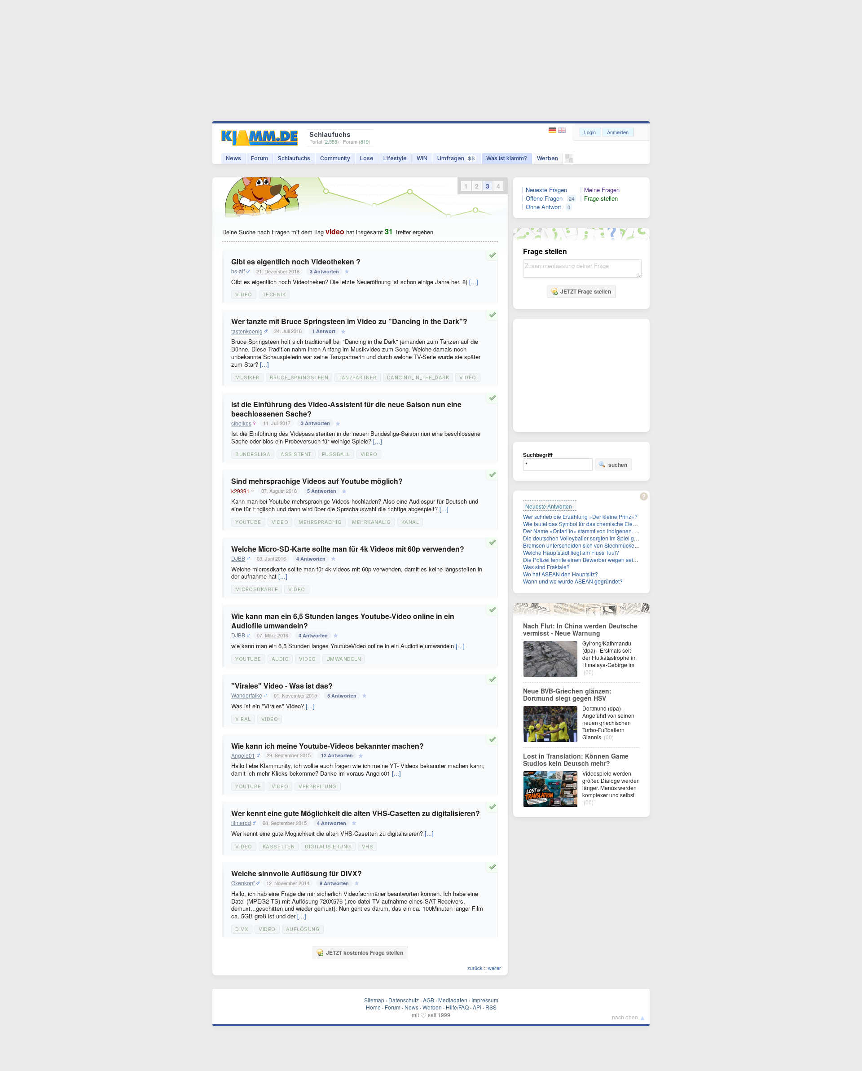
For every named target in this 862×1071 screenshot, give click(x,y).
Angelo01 (243, 755)
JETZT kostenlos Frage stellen (364, 952)
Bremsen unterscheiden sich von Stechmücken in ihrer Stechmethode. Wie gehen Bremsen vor (638, 545)
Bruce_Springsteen (299, 377)
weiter (494, 967)
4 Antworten (310, 558)
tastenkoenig (247, 331)
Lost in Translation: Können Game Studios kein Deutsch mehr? (576, 759)
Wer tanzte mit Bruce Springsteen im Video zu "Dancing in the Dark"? (349, 321)
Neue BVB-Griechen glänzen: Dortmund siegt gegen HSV (567, 694)
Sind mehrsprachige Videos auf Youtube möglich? (317, 481)
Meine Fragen (602, 189)
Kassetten (279, 846)
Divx (241, 929)
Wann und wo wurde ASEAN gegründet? (573, 581)
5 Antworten (321, 490)
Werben (547, 158)
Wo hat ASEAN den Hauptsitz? (560, 574)
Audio (280, 659)
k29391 (240, 491)
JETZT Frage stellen (585, 291)
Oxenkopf (243, 883)
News (233, 158)
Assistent (296, 454)
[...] (473, 281)
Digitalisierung (328, 846)
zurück (475, 967)
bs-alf (238, 271)
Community (335, 158)
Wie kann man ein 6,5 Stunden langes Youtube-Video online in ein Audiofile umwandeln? (342, 621)
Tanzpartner (358, 377)
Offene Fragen (544, 198)
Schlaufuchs (294, 158)
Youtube (248, 522)
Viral (243, 719)
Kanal (410, 522)
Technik (274, 294)
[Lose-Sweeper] (569, 160)
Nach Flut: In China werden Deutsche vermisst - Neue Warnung (580, 629)
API (477, 1007)
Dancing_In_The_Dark (418, 377)
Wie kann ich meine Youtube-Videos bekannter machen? (327, 746)
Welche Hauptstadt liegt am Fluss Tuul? (571, 552)
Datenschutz (403, 1000)
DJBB (238, 558)
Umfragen (456, 158)
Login (590, 132)
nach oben (625, 1017)
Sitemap (374, 1000)
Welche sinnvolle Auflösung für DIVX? (296, 873)
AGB (428, 1000)
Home (373, 1007)
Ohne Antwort (543, 207)
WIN (422, 158)
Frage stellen (601, 198)
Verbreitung (318, 786)
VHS (368, 846)
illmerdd (241, 822)
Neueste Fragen (546, 189)
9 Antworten (334, 883)
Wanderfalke (246, 695)
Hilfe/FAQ (457, 1007)
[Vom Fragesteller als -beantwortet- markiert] (493, 255)
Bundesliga (252, 454)
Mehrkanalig (371, 522)
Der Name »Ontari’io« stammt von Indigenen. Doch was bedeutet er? (607, 531)
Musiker (247, 377)
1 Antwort (323, 331)
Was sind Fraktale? (546, 567)
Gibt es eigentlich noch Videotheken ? (296, 261)
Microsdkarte (256, 589)
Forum (259, 158)
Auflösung (303, 929)
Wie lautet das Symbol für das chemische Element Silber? (593, 523)
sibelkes (241, 423)
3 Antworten (324, 271)
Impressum (484, 1000)
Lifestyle (395, 158)
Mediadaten (452, 1000)
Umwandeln (343, 659)
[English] (562, 130)
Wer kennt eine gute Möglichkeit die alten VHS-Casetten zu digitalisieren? (355, 813)
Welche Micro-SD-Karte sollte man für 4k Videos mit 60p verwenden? (347, 549)
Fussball (336, 454)
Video (243, 294)
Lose (367, 158)
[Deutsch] (553, 130)
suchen (617, 465)
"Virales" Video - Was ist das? (282, 685)
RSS (491, 1007)
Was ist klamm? (506, 158)
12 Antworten (337, 755)
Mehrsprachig (320, 522)
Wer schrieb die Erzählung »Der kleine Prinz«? (580, 516)
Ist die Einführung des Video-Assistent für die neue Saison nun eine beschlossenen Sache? (346, 409)
